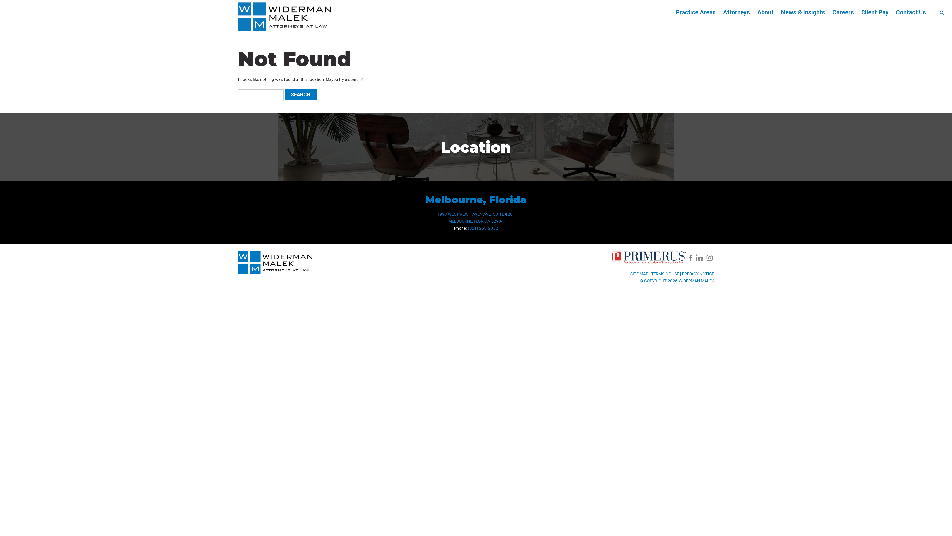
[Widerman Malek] (284, 29)
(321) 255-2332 (483, 228)
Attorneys (736, 12)
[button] (942, 14)
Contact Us (911, 12)
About (765, 12)
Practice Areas (696, 12)
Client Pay (875, 12)
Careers (843, 12)
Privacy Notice (698, 273)
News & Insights (803, 12)
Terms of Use (665, 273)
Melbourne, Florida (476, 200)
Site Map (639, 273)
